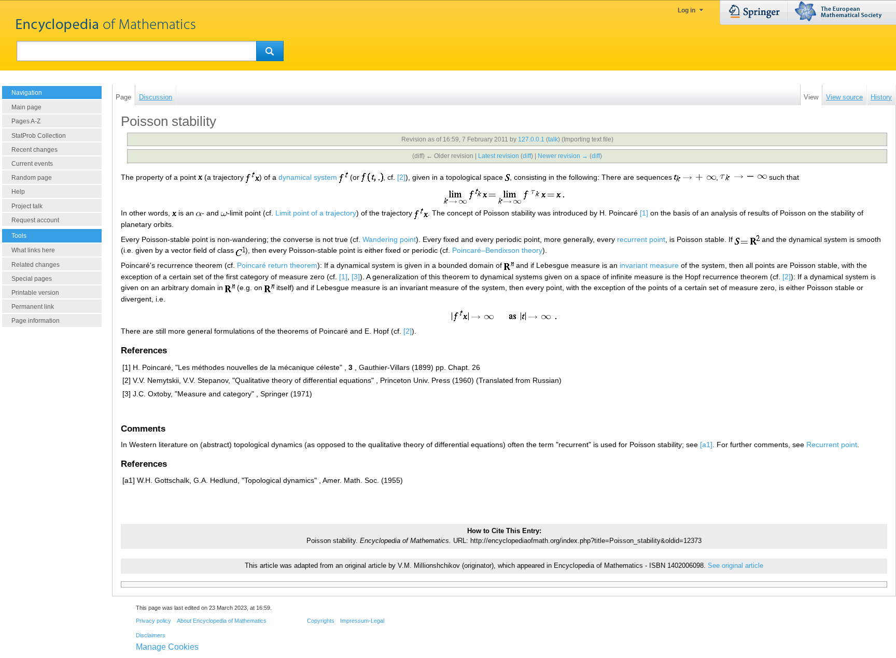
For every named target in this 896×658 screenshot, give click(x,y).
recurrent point (641, 239)
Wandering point (389, 239)
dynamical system (307, 177)
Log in (686, 10)
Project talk (27, 206)
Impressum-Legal (362, 621)
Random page (31, 177)
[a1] (706, 444)
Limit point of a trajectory (315, 213)
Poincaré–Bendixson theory (497, 250)
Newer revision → (563, 156)
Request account (35, 220)
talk (553, 139)
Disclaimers (150, 635)
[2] (401, 177)
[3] (356, 277)
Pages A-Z (25, 121)
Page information (35, 320)
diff (527, 156)
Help (18, 191)
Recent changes (34, 149)
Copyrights (320, 621)
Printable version (35, 292)
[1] (644, 213)
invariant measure (649, 265)
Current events (32, 163)
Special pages (31, 278)
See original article (735, 565)
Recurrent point (831, 444)
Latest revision (498, 156)
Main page (26, 107)
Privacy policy (153, 621)
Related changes (35, 264)
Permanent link (32, 306)
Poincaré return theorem (277, 265)
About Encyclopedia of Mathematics (222, 621)
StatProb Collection (38, 135)
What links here (33, 250)
